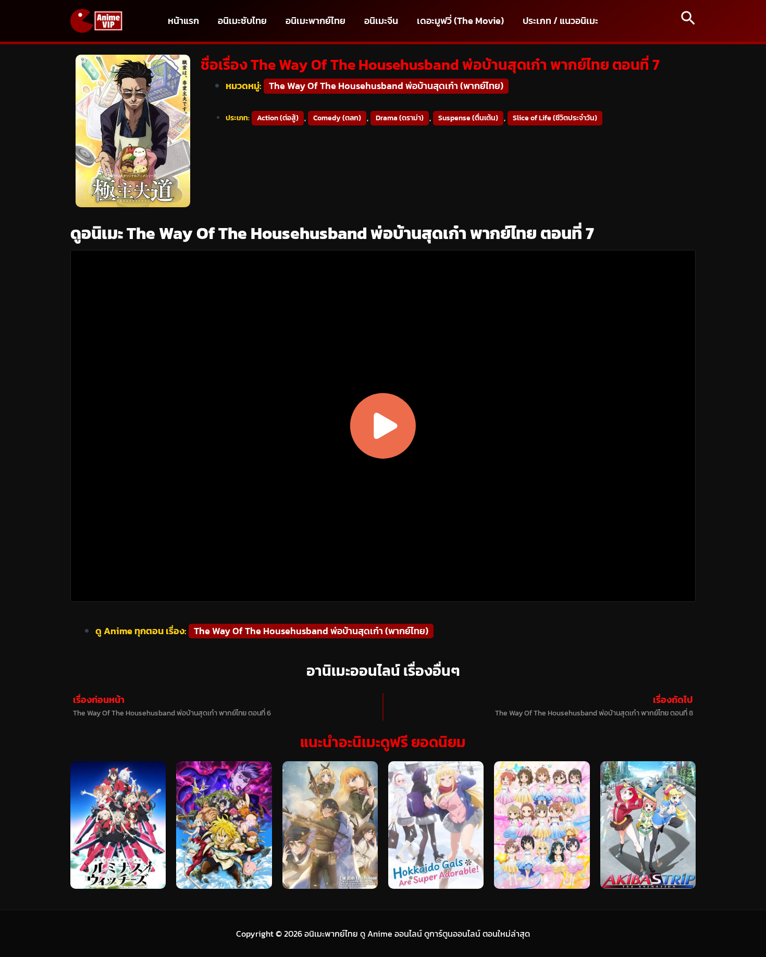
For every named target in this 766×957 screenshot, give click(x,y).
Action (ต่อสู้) (278, 117)
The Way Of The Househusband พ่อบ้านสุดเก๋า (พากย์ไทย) (386, 86)
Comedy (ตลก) (337, 117)
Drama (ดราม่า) (400, 117)
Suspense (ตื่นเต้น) (468, 117)
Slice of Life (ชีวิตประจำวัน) (555, 117)
